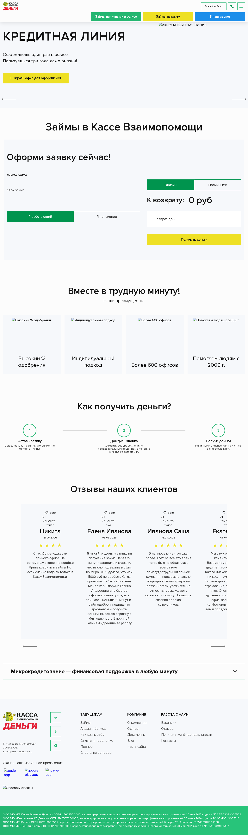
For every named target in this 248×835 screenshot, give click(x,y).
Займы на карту (168, 17)
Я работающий (40, 216)
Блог (131, 740)
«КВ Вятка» (23, 822)
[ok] (55, 731)
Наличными (217, 185)
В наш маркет (220, 17)
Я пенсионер (107, 216)
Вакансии (168, 722)
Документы (136, 734)
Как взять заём (92, 734)
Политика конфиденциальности (186, 734)
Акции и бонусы (93, 728)
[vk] (55, 717)
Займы (85, 722)
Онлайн (170, 185)
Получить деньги (194, 240)
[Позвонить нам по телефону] (232, 6)
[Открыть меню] (241, 6)
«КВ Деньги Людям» (29, 826)
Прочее (86, 746)
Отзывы (167, 728)
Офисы (133, 728)
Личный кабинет (213, 6)
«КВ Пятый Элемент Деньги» (34, 814)
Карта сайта (136, 746)
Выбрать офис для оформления (35, 78)
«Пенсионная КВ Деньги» (32, 818)
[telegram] (55, 745)
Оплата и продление (96, 740)
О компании (136, 722)
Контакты (168, 740)
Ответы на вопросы (96, 752)
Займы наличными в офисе (116, 17)
